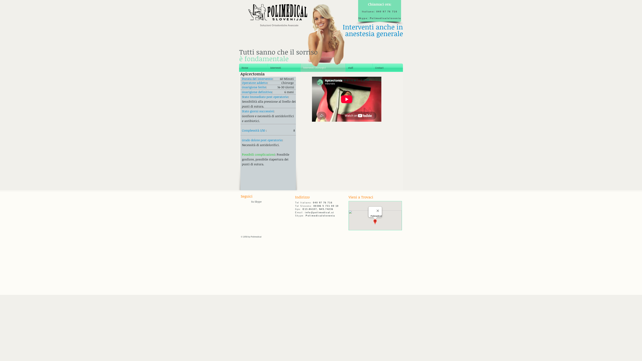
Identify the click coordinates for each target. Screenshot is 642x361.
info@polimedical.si (319, 212)
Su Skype (256, 201)
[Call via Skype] (245, 202)
